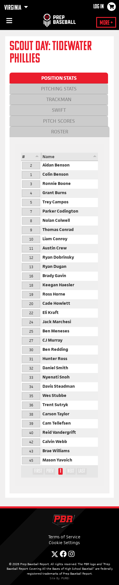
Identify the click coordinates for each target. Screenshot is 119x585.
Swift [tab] (59, 110)
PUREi (65, 578)
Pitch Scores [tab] (59, 121)
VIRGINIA (13, 8)
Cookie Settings (64, 542)
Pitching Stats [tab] (59, 89)
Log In (98, 7)
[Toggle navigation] (8, 21)
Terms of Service (64, 536)
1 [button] (60, 471)
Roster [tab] (59, 131)
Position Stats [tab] (59, 78)
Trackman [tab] (58, 99)
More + (106, 23)
